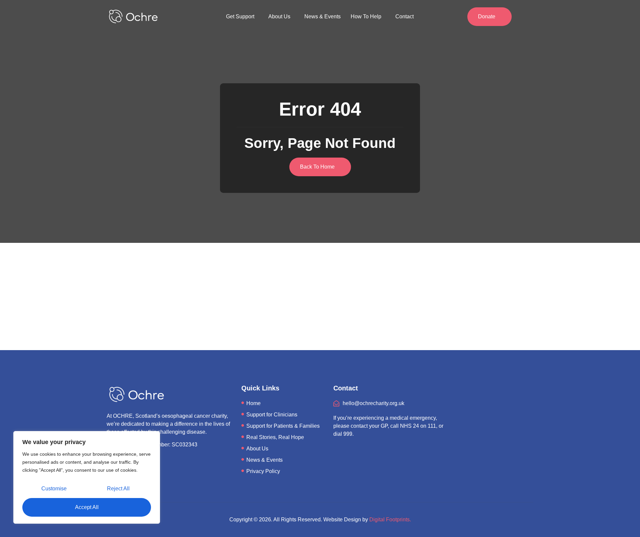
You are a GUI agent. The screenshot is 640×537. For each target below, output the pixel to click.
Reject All (118, 488)
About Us (279, 16)
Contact (404, 16)
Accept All (87, 507)
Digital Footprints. (390, 519)
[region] (86, 477)
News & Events (322, 16)
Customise (54, 488)
